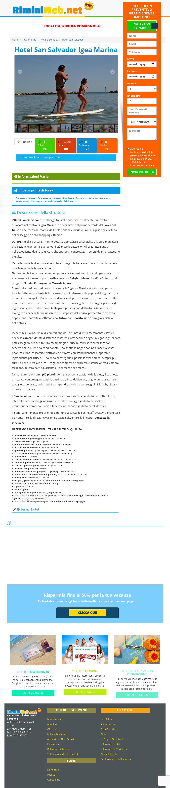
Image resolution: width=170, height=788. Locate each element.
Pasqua (51, 774)
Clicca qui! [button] (87, 612)
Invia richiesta (141, 172)
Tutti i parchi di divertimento (63, 754)
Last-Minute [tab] (64, 145)
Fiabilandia (53, 744)
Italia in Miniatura (57, 734)
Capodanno (53, 779)
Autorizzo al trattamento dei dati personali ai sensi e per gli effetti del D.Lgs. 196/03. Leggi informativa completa (143, 157)
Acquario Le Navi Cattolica (61, 739)
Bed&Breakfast (109, 729)
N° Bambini (133, 95)
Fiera (103, 734)
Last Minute (107, 719)
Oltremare (53, 729)
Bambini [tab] (104, 147)
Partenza (132, 71)
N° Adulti (132, 83)
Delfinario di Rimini (58, 749)
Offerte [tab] (42, 147)
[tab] (66, 157)
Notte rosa (53, 769)
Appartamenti (108, 724)
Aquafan (52, 724)
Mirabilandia (54, 719)
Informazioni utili (110, 744)
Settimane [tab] (84, 147)
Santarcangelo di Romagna (116, 759)
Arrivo (130, 58)
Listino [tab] (28, 141)
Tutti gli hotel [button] (33, 693)
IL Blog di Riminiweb (112, 739)
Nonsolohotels (109, 754)
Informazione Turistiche (114, 749)
